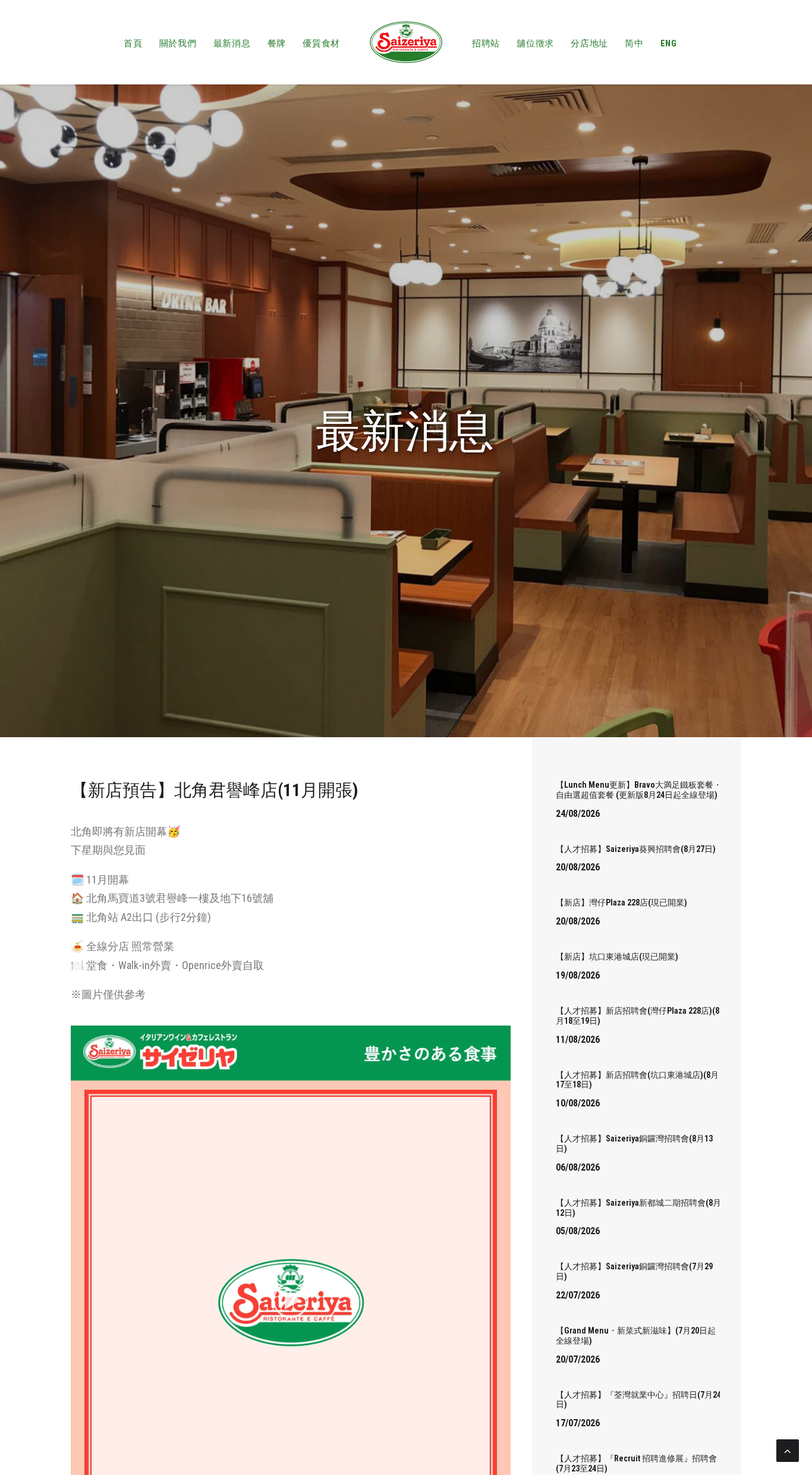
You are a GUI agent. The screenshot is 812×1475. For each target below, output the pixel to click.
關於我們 (178, 43)
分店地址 (589, 43)
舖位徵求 (535, 43)
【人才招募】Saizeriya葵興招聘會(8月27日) (636, 849)
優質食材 (321, 43)
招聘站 (486, 43)
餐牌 (277, 43)
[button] (291, 1300)
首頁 (133, 43)
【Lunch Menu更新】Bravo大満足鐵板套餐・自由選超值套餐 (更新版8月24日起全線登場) (639, 790)
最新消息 (232, 43)
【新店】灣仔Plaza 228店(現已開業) (621, 902)
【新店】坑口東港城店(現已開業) (617, 956)
